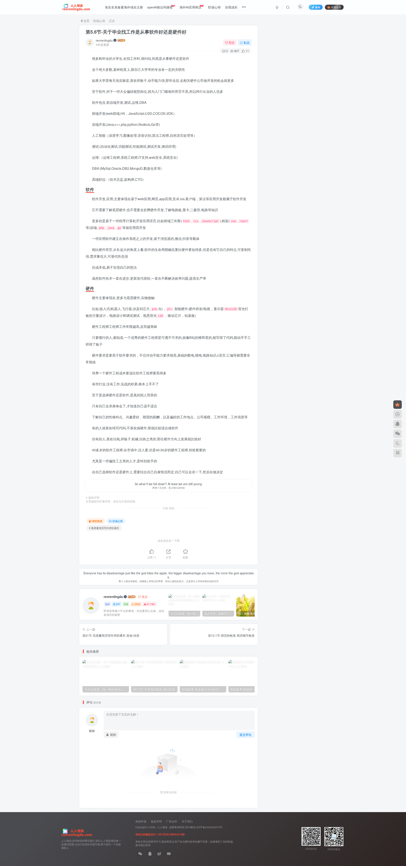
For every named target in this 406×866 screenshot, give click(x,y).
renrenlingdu (104, 40)
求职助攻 (97, 521)
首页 (86, 21)
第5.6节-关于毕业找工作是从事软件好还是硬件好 (136, 31)
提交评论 (245, 734)
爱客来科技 (178, 827)
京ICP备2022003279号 (209, 827)
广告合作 (171, 821)
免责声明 (156, 821)
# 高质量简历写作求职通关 (104, 528)
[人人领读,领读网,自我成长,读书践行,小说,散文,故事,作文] (76, 832)
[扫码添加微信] (397, 434)
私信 (247, 42)
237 (118, 604)
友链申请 (140, 821)
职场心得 (99, 21)
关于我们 (187, 821)
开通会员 (336, 7)
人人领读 (162, 827)
